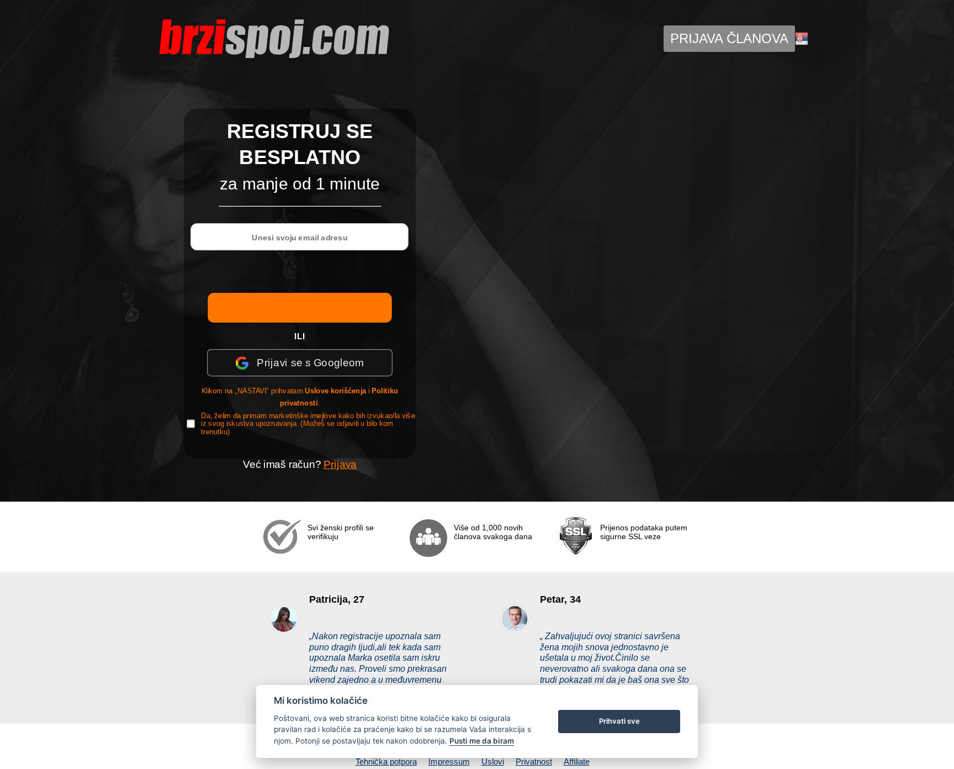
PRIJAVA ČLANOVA (729, 38)
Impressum (449, 761)
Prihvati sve (619, 721)
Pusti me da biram (481, 740)
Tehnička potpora (386, 761)
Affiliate (577, 761)
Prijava (340, 464)
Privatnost (534, 761)
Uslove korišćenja (336, 391)
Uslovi (492, 761)
